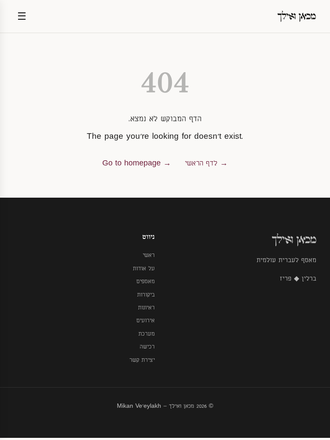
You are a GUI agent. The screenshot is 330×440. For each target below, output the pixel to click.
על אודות (144, 268)
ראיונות (146, 307)
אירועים (145, 320)
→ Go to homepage (136, 163)
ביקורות (146, 294)
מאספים (145, 281)
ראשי (149, 255)
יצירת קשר (142, 360)
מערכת (146, 333)
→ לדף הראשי (206, 163)
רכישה (147, 346)
